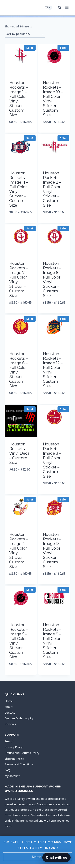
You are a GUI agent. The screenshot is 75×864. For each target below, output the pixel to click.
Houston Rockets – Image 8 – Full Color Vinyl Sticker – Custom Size (52, 279)
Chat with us (56, 857)
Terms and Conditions (19, 764)
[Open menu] (66, 8)
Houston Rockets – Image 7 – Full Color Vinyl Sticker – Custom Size (18, 279)
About (8, 707)
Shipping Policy (14, 758)
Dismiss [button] (37, 857)
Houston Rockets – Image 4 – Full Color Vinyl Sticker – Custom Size (18, 550)
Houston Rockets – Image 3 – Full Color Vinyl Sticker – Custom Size (52, 460)
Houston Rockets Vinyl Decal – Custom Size (19, 453)
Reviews (10, 724)
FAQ (7, 770)
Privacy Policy (14, 747)
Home (9, 701)
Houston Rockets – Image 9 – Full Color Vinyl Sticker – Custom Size (52, 640)
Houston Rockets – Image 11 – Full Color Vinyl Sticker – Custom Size (18, 189)
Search (9, 741)
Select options (20, 132)
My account (12, 776)
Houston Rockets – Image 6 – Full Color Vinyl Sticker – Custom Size (18, 369)
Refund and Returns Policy (22, 753)
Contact (10, 712)
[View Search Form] (57, 7)
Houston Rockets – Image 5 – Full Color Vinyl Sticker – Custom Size (18, 640)
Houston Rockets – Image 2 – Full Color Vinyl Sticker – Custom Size (52, 189)
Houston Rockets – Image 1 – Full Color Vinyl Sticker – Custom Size (18, 98)
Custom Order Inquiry (19, 718)
